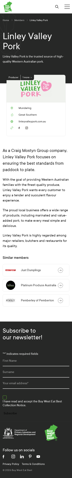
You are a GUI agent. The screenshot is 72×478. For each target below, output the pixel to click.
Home (6, 20)
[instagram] (27, 127)
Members (19, 20)
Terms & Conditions (33, 464)
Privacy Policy (11, 464)
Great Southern (28, 114)
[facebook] (20, 127)
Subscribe (10, 413)
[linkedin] (22, 456)
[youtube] (38, 456)
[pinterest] (30, 456)
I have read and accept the (32, 403)
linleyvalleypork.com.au (28, 121)
